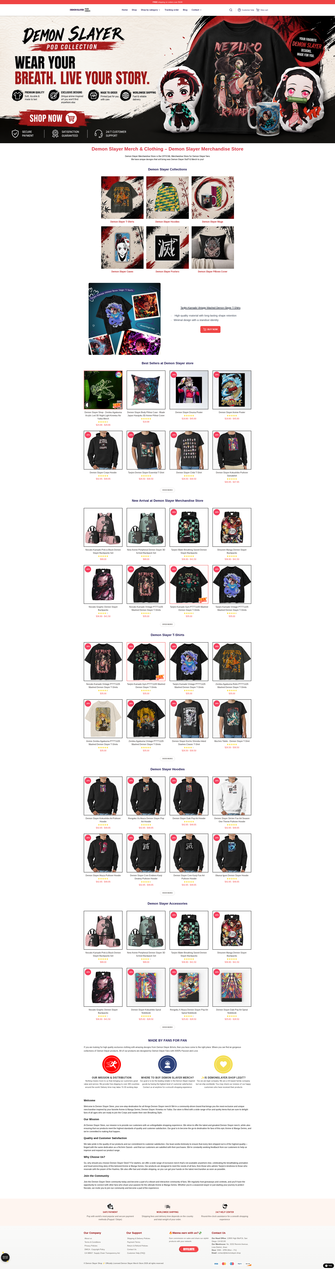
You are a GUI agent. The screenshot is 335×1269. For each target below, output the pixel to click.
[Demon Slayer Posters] (167, 247)
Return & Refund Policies (137, 1246)
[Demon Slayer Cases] (122, 247)
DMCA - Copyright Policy (95, 1249)
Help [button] (330, 1266)
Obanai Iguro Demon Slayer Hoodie (232, 875)
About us (88, 1238)
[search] (230, 10)
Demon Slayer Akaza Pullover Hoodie (103, 875)
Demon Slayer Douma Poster (189, 412)
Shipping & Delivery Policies (138, 1238)
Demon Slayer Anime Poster (232, 412)
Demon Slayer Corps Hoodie (103, 472)
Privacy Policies (91, 1246)
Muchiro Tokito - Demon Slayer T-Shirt (232, 741)
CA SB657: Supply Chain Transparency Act (102, 1253)
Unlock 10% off (5, 1257)
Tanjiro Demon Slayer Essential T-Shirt (146, 472)
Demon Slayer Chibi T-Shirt (189, 472)
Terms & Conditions (93, 1242)
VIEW (103, 407)
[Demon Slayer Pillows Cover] (212, 247)
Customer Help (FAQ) (136, 1253)
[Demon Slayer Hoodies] (167, 197)
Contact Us (131, 1249)
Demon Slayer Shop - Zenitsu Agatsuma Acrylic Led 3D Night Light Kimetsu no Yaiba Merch (103, 415)
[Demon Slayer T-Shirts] (122, 197)
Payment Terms (133, 1242)
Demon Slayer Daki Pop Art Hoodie (189, 818)
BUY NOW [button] (212, 329)
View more (167, 490)
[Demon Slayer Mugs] (212, 197)
